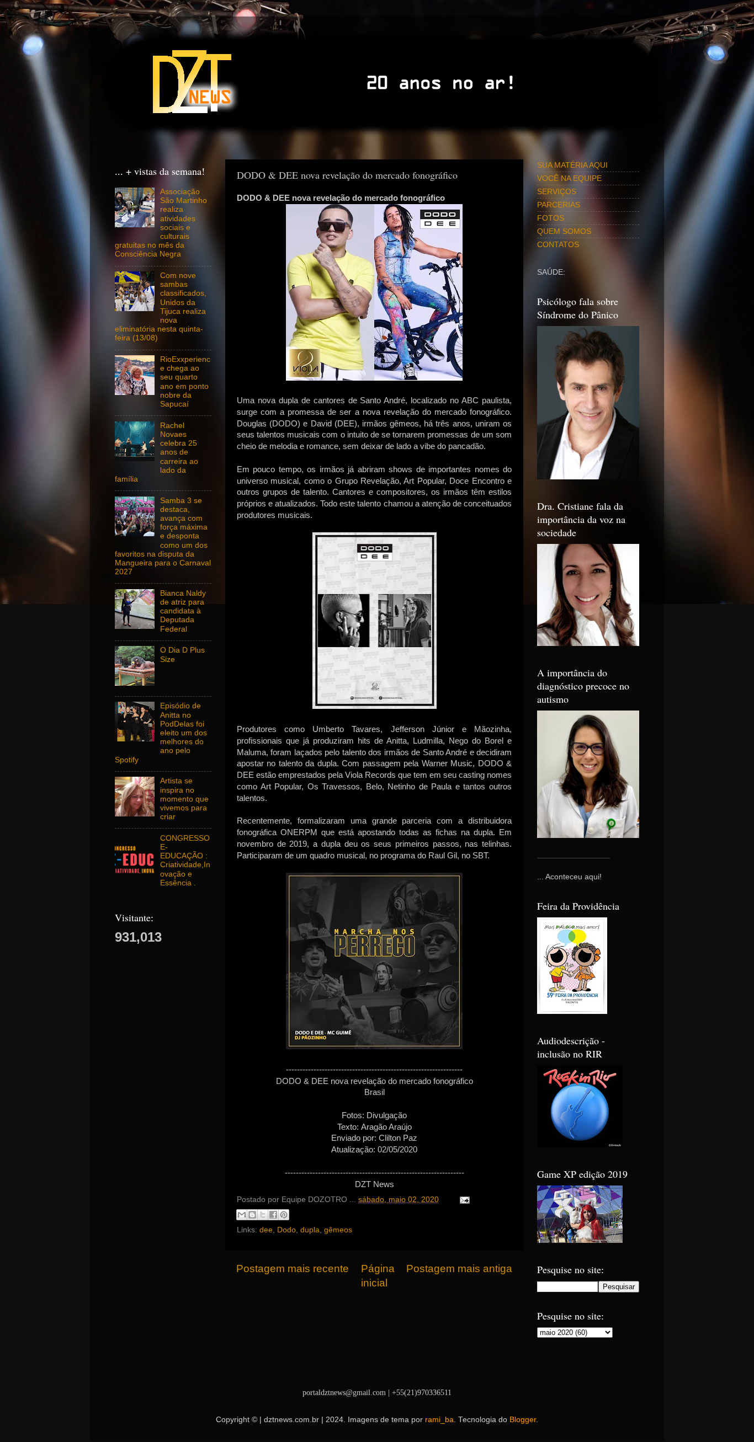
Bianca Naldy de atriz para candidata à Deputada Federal (183, 611)
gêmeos (338, 1230)
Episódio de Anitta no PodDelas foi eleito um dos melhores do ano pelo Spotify (161, 732)
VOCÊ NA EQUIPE (569, 178)
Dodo (286, 1230)
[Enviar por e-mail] (241, 1214)
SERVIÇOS (556, 192)
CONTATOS (558, 245)
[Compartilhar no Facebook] (273, 1214)
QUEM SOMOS (564, 231)
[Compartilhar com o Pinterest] (283, 1214)
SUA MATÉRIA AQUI (572, 165)
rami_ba (439, 1420)
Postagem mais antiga (459, 1268)
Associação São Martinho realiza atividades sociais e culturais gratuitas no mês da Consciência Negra (161, 223)
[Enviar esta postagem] (463, 1199)
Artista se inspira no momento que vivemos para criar (184, 799)
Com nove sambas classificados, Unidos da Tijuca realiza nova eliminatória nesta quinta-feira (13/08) (160, 306)
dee (266, 1230)
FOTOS (550, 218)
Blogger (522, 1420)
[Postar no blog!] (252, 1214)
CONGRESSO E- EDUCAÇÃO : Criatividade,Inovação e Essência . (185, 860)
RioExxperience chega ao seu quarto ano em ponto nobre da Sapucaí (185, 381)
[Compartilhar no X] (262, 1214)
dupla (310, 1230)
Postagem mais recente (292, 1268)
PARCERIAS (558, 205)
